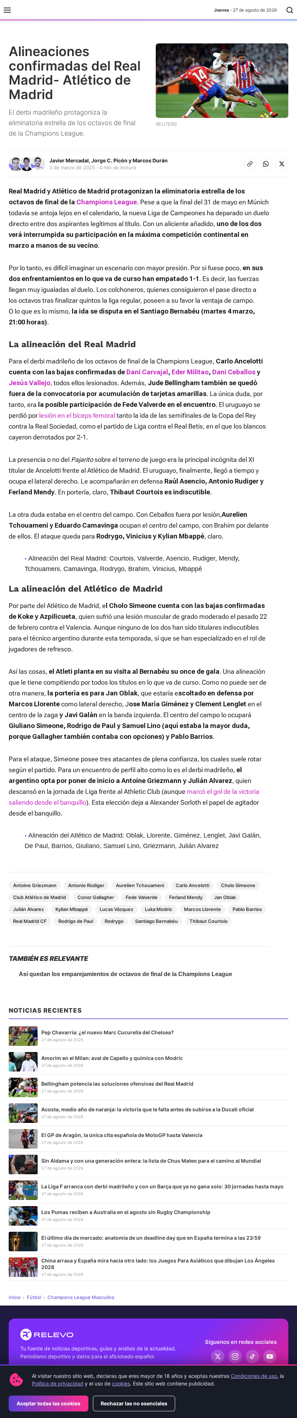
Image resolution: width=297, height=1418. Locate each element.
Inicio (15, 1297)
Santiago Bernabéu (156, 921)
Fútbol (34, 1297)
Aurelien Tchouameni (140, 885)
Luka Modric (158, 909)
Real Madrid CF (30, 921)
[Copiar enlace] (249, 163)
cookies (121, 1383)
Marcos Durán (150, 160)
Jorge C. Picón (109, 160)
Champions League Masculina (80, 1297)
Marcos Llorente (202, 909)
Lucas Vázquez (116, 909)
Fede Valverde (142, 897)
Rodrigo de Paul (75, 921)
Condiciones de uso (254, 1376)
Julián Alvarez (28, 909)
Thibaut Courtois (208, 921)
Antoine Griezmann (35, 885)
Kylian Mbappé (71, 909)
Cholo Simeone (238, 885)
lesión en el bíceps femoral (77, 415)
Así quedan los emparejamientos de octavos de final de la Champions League (125, 974)
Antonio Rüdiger (86, 885)
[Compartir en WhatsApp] (265, 163)
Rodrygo (114, 921)
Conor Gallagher (96, 897)
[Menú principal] (7, 10)
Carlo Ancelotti (192, 885)
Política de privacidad (57, 1383)
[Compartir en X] (281, 163)
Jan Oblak (225, 897)
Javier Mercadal (69, 160)
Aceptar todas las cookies (48, 1403)
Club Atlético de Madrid (39, 897)
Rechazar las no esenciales (134, 1403)
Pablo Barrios (247, 909)
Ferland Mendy (185, 897)
